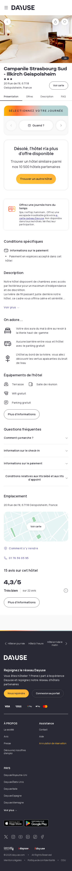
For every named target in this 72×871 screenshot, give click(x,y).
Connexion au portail (48, 693)
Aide (41, 736)
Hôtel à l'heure (35, 643)
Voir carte (58, 85)
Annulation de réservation (52, 743)
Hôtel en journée (16, 643)
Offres (29, 96)
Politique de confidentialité (41, 860)
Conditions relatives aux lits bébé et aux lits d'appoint (34, 477)
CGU (63, 860)
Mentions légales (13, 860)
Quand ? (38, 125)
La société (9, 729)
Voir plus (10, 307)
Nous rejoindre (16, 693)
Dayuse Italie (10, 788)
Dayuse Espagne (13, 795)
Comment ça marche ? (18, 438)
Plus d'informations (22, 414)
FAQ (63, 96)
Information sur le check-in (22, 450)
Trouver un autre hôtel (36, 179)
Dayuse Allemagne (14, 802)
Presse (7, 743)
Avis (6, 736)
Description (47, 96)
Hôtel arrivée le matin (54, 643)
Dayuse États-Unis (14, 782)
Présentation (11, 96)
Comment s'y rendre (23, 548)
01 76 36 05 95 (19, 558)
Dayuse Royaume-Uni (15, 775)
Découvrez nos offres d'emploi (15, 752)
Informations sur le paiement (23, 463)
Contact (43, 729)
